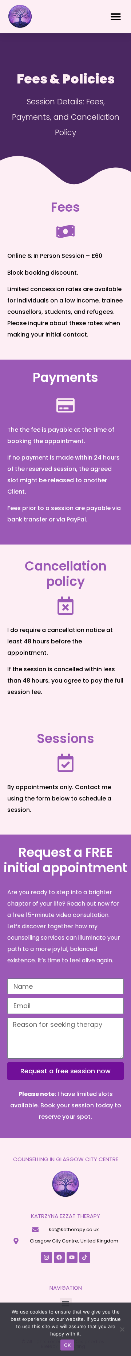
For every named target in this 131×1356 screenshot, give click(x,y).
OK (67, 1345)
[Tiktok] (84, 1257)
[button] (115, 16)
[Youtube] (72, 1257)
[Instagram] (46, 1257)
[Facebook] (59, 1257)
